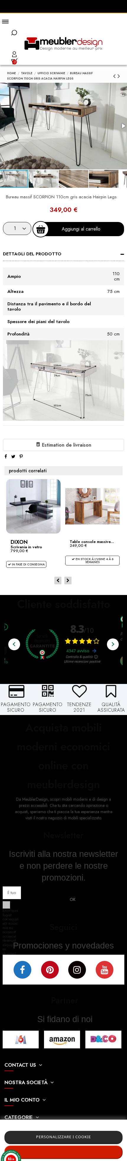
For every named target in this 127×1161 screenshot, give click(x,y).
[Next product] (119, 76)
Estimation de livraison (65, 445)
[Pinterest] (21, 456)
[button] (44, 178)
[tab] (63, 255)
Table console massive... (92, 541)
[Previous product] (115, 76)
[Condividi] (5, 456)
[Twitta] (13, 456)
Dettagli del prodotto (32, 254)
